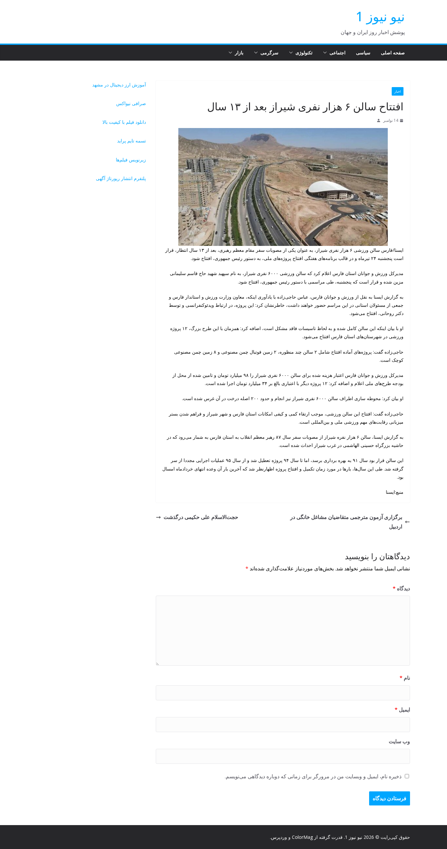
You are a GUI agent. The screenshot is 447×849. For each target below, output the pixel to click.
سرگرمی (269, 52)
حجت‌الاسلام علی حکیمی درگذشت (201, 517)
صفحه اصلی (393, 52)
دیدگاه (401, 588)
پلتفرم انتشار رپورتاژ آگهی (121, 178)
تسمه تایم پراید (131, 141)
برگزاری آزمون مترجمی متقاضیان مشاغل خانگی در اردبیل (346, 521)
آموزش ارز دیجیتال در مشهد (119, 85)
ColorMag (302, 837)
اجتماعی (338, 52)
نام (405, 677)
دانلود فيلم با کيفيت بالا (124, 122)
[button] (326, 52)
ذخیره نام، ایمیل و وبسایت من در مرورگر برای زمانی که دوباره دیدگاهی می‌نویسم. (313, 776)
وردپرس (279, 837)
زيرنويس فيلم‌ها (131, 160)
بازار (239, 52)
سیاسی (363, 52)
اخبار (397, 91)
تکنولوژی (304, 52)
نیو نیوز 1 (380, 16)
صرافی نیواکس (131, 103)
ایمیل (402, 709)
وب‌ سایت (399, 741)
